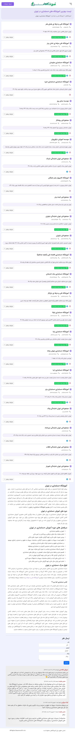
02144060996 (65, 66)
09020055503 (53, 373)
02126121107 (65, 220)
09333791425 (53, 104)
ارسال (66, 663)
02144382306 (64, 296)
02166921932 (65, 335)
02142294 (65, 85)
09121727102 (53, 239)
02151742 (65, 27)
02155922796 (64, 316)
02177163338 (64, 200)
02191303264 (65, 393)
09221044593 (54, 220)
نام (68, 642)
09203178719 (53, 123)
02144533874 (64, 354)
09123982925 (53, 258)
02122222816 (65, 431)
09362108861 (54, 335)
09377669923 (53, 354)
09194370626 (54, 66)
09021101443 (54, 296)
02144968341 (64, 258)
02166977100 (65, 47)
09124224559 (55, 27)
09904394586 (53, 277)
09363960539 (53, 143)
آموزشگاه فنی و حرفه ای (32, 578)
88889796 (65, 412)
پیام (68, 653)
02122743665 (64, 239)
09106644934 (54, 47)
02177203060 (64, 162)
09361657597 (54, 393)
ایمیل (67, 648)
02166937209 (64, 450)
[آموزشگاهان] (44, 4)
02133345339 (64, 181)
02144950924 (64, 277)
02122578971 (64, 143)
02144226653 (64, 123)
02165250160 (65, 469)
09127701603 (53, 316)
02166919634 (64, 373)
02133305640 (64, 104)
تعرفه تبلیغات (8, 4)
